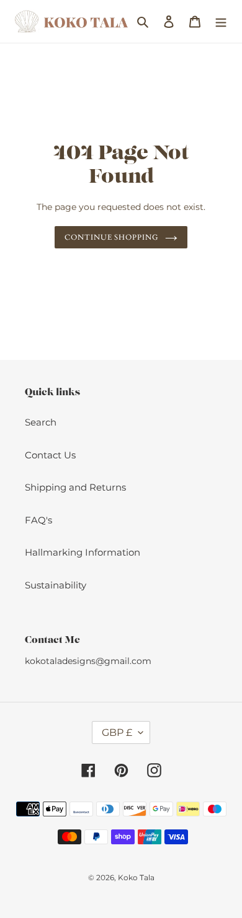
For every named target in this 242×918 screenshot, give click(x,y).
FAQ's (38, 520)
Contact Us (50, 455)
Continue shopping (112, 237)
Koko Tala (136, 877)
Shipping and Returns (75, 487)
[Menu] (221, 21)
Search (40, 422)
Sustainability (55, 585)
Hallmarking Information (82, 552)
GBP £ (117, 732)
